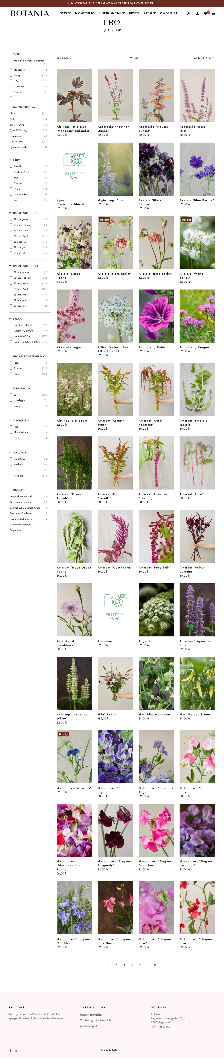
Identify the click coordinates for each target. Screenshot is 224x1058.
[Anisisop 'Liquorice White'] (74, 683)
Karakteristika (24, 107)
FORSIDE (65, 13)
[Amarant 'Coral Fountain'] (156, 389)
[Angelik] (156, 609)
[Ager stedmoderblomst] (74, 169)
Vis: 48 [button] (134, 58)
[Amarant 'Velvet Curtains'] (197, 536)
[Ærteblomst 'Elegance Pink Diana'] (115, 907)
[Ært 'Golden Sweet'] (197, 683)
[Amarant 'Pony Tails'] (156, 536)
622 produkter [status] (64, 58)
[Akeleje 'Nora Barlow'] (115, 242)
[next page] (162, 965)
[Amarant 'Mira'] (197, 463)
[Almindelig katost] (156, 316)
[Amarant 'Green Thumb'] (74, 463)
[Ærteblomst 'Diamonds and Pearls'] (74, 830)
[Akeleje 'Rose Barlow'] (156, 242)
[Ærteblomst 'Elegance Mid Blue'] (74, 907)
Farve (17, 160)
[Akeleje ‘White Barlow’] (197, 242)
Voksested (21, 420)
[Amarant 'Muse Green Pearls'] (74, 536)
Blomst (18, 490)
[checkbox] (29, 62)
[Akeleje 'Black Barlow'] (156, 169)
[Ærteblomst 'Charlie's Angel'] (156, 756)
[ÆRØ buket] (115, 683)
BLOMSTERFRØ (84, 13)
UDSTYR (134, 13)
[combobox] (204, 58)
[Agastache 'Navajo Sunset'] (156, 95)
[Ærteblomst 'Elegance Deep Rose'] (156, 830)
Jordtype (20, 452)
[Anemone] (115, 609)
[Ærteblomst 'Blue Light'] (115, 756)
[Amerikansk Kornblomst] (74, 609)
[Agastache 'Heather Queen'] (115, 95)
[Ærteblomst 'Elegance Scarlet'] (197, 907)
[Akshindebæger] (74, 316)
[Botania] (29, 13)
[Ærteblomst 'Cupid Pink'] (197, 756)
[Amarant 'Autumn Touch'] (115, 389)
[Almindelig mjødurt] (74, 389)
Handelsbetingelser (91, 1015)
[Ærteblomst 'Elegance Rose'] (156, 907)
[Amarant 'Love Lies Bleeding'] (156, 463)
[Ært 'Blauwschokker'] (156, 683)
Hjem (106, 30)
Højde (17, 318)
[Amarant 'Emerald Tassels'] (197, 389)
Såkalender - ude (25, 213)
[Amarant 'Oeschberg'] (115, 536)
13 (155, 965)
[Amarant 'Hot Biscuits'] (115, 463)
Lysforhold (21, 388)
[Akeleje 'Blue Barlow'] (197, 169)
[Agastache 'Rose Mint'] (197, 95)
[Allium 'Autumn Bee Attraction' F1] (115, 316)
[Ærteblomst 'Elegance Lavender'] (197, 830)
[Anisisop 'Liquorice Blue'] (197, 609)
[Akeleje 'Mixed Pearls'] (74, 242)
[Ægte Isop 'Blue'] (115, 169)
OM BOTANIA (168, 13)
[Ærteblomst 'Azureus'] (74, 756)
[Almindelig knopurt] (197, 316)
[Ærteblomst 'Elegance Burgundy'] (115, 830)
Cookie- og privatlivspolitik (95, 1020)
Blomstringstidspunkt (29, 356)
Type (16, 54)
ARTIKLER (150, 13)
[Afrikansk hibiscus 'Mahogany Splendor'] (74, 95)
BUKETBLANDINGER (112, 13)
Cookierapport (88, 1026)
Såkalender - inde (26, 265)
